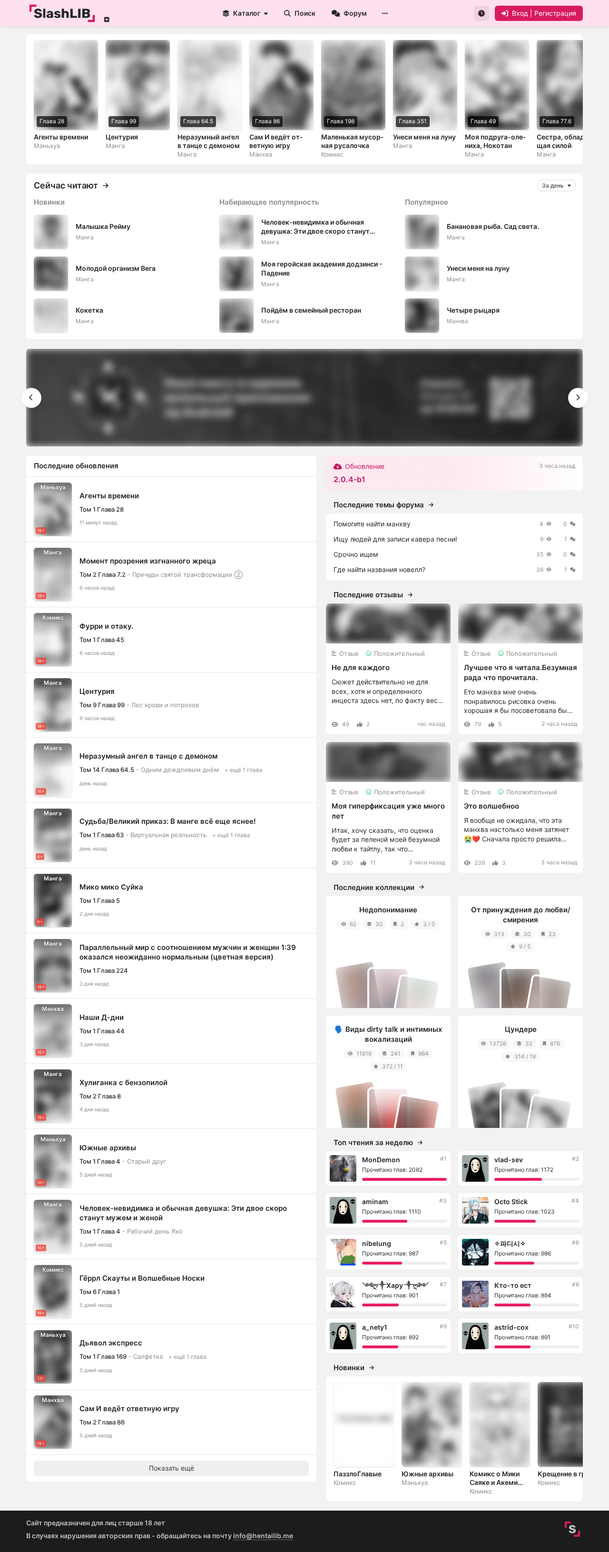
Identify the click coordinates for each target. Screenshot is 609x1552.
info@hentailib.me (263, 1536)
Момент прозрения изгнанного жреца (147, 560)
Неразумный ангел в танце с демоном (148, 756)
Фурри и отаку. (106, 626)
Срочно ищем (356, 554)
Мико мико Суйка (111, 886)
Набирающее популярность (269, 202)
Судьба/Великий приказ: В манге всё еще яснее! (167, 821)
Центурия (97, 691)
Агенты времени (109, 495)
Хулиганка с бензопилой (123, 1082)
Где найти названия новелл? (379, 569)
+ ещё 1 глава (244, 769)
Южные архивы (107, 1147)
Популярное (426, 202)
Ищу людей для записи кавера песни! (395, 539)
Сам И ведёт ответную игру (129, 1408)
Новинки (49, 202)
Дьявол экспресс (110, 1342)
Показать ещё (171, 1468)
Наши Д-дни (101, 1017)
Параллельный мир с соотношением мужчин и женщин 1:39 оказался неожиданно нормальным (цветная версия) (187, 952)
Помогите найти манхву (372, 524)
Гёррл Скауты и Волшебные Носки (142, 1278)
